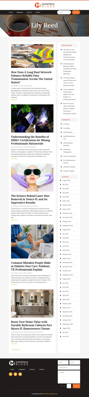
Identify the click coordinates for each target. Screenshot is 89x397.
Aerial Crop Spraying (69, 156)
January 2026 (66, 209)
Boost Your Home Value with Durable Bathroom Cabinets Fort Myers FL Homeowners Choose (31, 325)
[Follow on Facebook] (10, 374)
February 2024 (67, 304)
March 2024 (66, 299)
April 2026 (66, 197)
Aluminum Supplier (68, 171)
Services (29, 12)
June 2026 (66, 188)
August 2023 (66, 328)
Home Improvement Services (35, 332)
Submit (76, 386)
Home (11, 12)
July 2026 (65, 184)
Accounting (66, 128)
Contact (37, 12)
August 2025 (66, 230)
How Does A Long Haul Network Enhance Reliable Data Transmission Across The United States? (31, 77)
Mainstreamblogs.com (50, 394)
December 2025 (67, 213)
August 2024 (66, 279)
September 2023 (68, 324)
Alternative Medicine (69, 167)
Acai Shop (66, 124)
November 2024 (67, 267)
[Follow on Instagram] (20, 374)
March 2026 (66, 201)
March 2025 (66, 250)
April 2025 (66, 246)
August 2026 (66, 180)
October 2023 (67, 320)
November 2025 (67, 217)
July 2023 (65, 332)
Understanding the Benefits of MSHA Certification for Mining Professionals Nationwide (30, 140)
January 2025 (66, 258)
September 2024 (68, 275)
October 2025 (67, 221)
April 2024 (66, 295)
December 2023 (67, 312)
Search (76, 12)
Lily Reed (15, 86)
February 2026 (67, 205)
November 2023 (67, 316)
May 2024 (65, 291)
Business (29, 86)
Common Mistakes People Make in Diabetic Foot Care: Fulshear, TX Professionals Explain (31, 266)
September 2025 (68, 225)
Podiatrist (29, 273)
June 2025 (66, 238)
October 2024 (67, 271)
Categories (19, 12)
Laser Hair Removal (32, 206)
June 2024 (66, 287)
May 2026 (65, 193)
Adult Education (31, 147)
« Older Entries (15, 350)
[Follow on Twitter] (15, 374)
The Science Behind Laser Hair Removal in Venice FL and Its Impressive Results (30, 199)
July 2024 (65, 283)
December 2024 (67, 262)
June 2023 (66, 336)
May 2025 (65, 242)
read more (14, 99)
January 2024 (66, 308)
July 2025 (65, 234)
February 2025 (67, 254)
